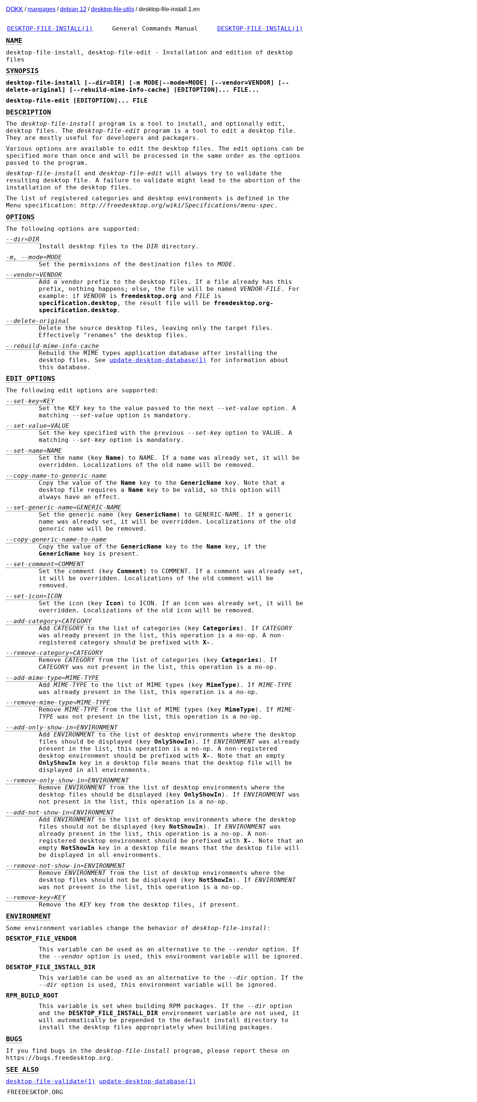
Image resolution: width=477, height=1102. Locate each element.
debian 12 (73, 9)
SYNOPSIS (22, 71)
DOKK (14, 9)
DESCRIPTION (28, 112)
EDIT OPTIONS (30, 378)
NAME (14, 40)
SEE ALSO (22, 1069)
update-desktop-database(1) (158, 360)
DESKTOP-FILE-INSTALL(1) (50, 28)
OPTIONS (20, 217)
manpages (42, 9)
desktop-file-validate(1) (50, 1081)
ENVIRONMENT (28, 916)
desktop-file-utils (112, 9)
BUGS (14, 1039)
